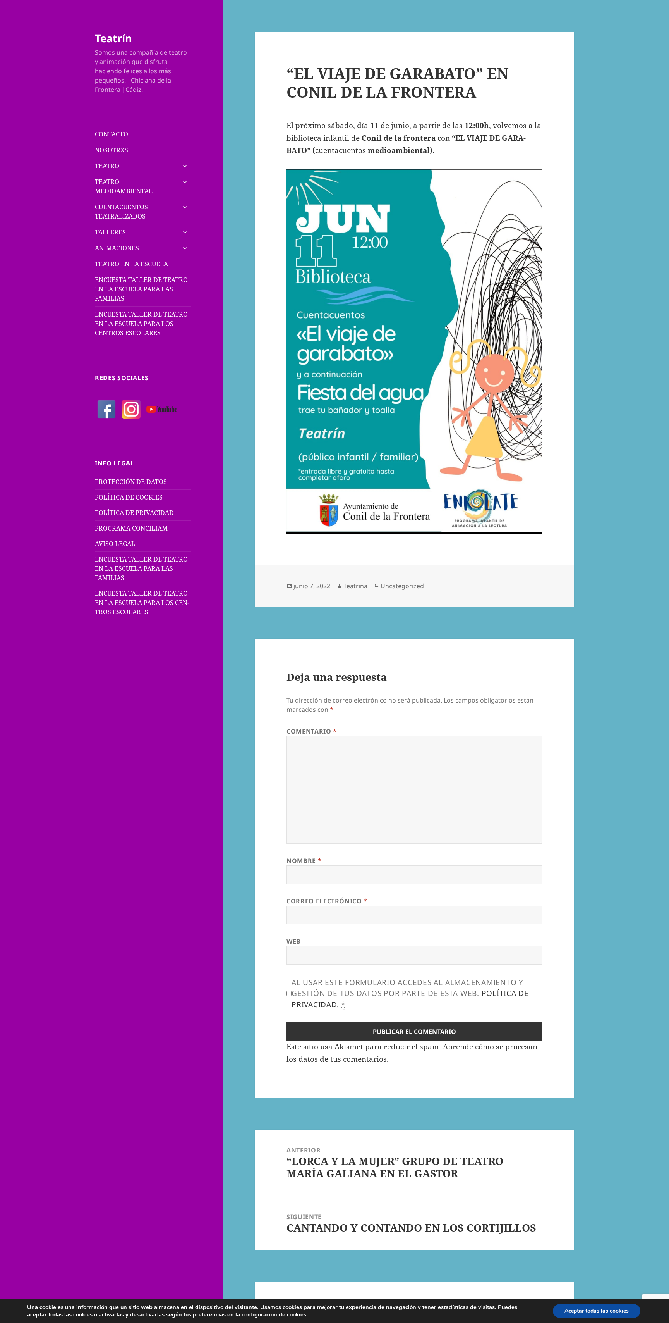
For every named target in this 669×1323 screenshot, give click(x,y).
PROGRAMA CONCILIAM (131, 528)
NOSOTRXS (111, 150)
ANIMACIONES (117, 248)
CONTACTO (111, 134)
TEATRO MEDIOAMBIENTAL (124, 186)
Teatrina (355, 586)
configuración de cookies (274, 1314)
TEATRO (107, 166)
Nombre (303, 860)
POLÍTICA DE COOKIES (129, 497)
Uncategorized (402, 586)
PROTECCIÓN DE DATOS (131, 481)
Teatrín (113, 38)
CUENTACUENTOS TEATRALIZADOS (121, 211)
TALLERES (110, 232)
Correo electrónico (326, 901)
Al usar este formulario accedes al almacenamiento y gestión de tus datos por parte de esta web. (410, 993)
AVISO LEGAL (115, 543)
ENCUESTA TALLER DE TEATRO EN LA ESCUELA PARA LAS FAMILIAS (141, 289)
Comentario (311, 731)
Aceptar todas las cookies (596, 1310)
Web (293, 941)
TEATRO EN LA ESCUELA (131, 264)
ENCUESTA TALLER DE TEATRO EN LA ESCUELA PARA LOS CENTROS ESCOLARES (141, 323)
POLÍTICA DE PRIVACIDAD (134, 512)
